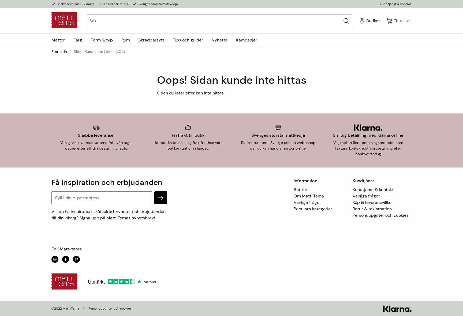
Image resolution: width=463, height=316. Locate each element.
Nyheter (219, 40)
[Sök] (346, 20)
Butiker (300, 189)
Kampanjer (246, 40)
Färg (77, 40)
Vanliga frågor (307, 202)
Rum (125, 40)
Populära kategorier (313, 209)
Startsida (59, 51)
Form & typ (102, 40)
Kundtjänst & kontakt (396, 4)
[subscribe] (160, 197)
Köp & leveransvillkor (373, 202)
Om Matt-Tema (309, 196)
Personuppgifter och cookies (381, 215)
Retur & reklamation (372, 209)
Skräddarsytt (151, 40)
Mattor (58, 40)
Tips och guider (188, 40)
